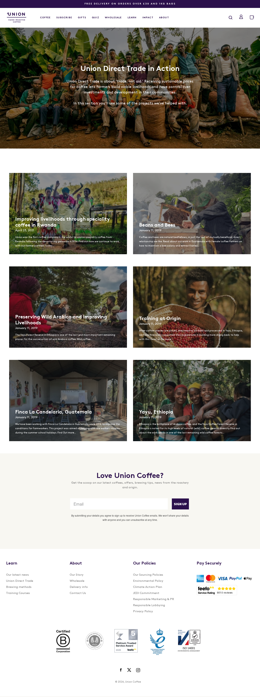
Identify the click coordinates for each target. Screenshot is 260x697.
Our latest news (17, 574)
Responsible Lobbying (149, 605)
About (164, 17)
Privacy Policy (143, 611)
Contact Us (78, 593)
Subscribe (64, 17)
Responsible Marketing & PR (153, 599)
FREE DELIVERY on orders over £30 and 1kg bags (130, 4)
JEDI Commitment (146, 593)
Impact (147, 17)
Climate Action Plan (147, 587)
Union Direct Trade (19, 581)
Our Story (76, 574)
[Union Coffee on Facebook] (121, 670)
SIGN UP (180, 504)
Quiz (95, 17)
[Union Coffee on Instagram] (138, 670)
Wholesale (113, 17)
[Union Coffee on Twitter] (129, 670)
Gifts (82, 17)
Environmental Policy (148, 581)
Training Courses (18, 593)
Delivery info (79, 587)
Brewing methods (18, 587)
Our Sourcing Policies (148, 574)
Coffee (45, 17)
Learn (132, 17)
